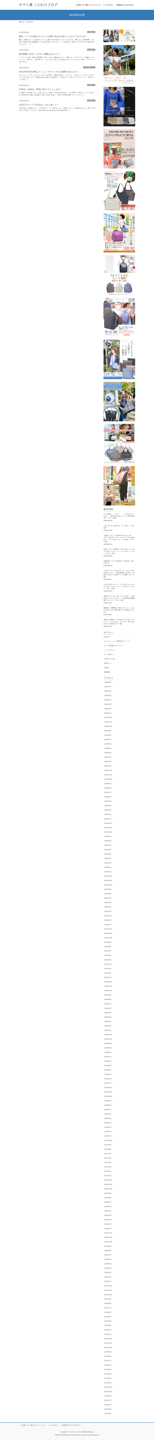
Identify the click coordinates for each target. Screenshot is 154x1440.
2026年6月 (107, 691)
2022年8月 (107, 894)
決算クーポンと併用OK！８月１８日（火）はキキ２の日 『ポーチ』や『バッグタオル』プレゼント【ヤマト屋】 (119, 551)
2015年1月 (107, 1281)
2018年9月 (107, 1101)
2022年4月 (107, 911)
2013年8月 (107, 1356)
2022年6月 (107, 902)
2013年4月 (107, 1374)
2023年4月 (107, 858)
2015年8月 (107, 1250)
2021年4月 (107, 964)
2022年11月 (108, 880)
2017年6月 (107, 1158)
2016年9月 (107, 1193)
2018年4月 (107, 1123)
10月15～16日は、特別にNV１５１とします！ (40, 89)
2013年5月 (107, 1369)
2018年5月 (107, 1118)
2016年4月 (107, 1215)
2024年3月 (107, 810)
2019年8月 (107, 1052)
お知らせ (91, 32)
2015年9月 (107, 1246)
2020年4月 (107, 1017)
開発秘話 (107, 672)
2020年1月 (107, 1030)
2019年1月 (107, 1083)
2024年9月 (107, 783)
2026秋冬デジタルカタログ (71, 1425)
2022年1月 (107, 924)
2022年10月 (108, 885)
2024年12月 (108, 770)
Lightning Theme (76, 1435)
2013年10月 (108, 1347)
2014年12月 (108, 1286)
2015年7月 (107, 1255)
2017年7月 (107, 1153)
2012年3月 (107, 1413)
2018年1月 (107, 1136)
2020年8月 (107, 999)
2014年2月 (107, 1330)
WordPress (65, 1435)
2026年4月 (107, 700)
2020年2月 (107, 1026)
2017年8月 (107, 1149)
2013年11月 (108, 1343)
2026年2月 (107, 708)
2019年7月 (107, 1057)
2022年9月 (107, 889)
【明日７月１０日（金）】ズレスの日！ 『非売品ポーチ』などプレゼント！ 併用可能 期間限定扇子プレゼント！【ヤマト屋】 (119, 598)
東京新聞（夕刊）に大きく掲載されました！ (40, 54)
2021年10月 (108, 938)
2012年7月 (107, 1400)
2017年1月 (107, 1175)
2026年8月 (107, 682)
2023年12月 (108, 823)
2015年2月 (107, 1277)
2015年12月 (108, 1233)
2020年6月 (107, 1008)
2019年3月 (107, 1074)
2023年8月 (107, 841)
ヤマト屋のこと (89, 67)
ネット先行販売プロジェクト (113, 645)
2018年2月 (107, 1131)
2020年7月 (107, 1004)
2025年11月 (108, 722)
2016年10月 (108, 1189)
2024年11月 (108, 775)
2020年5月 (107, 1013)
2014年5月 (107, 1316)
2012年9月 (107, 1396)
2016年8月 (107, 1198)
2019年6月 (107, 1061)
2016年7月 (107, 1202)
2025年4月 (107, 753)
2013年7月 (107, 1361)
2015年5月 (107, 1264)
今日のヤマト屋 (109, 659)
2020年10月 (108, 990)
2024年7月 (107, 792)
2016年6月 (107, 1206)
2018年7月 (107, 1109)
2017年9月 (107, 1145)
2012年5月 (107, 1409)
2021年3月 (107, 968)
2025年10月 (108, 726)
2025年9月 (107, 731)
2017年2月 (107, 1171)
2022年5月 (107, 907)
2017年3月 (107, 1167)
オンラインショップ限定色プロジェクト (117, 641)
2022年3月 (107, 916)
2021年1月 (107, 977)
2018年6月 (107, 1114)
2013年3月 (107, 1378)
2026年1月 (107, 713)
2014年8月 (107, 1303)
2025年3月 (107, 757)
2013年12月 (108, 1339)
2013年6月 (107, 1365)
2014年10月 (108, 1294)
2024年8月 (107, 788)
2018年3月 (107, 1127)
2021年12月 (108, 929)
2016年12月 (108, 1180)
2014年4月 (107, 1321)
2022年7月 (107, 898)
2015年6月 (107, 1259)
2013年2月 (107, 1383)
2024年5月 (107, 801)
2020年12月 (108, 982)
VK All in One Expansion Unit (91, 1435)
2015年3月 (107, 1272)
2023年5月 (107, 854)
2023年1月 (107, 872)
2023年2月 (107, 867)
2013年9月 (107, 1352)
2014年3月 (107, 1325)
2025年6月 (107, 744)
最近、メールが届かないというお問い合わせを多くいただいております (52, 36)
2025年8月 (107, 735)
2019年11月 (108, 1039)
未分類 (106, 667)
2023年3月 (107, 863)
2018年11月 (108, 1092)
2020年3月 (107, 1021)
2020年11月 (108, 986)
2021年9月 (107, 942)
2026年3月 (107, 704)
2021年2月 (107, 973)
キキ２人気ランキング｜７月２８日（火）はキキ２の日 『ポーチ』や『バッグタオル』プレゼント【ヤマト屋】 (119, 586)
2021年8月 (107, 946)
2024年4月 (107, 805)
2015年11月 (108, 1237)
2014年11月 (108, 1290)
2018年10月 (108, 1096)
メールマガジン (109, 650)
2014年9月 (107, 1299)
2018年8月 (107, 1105)
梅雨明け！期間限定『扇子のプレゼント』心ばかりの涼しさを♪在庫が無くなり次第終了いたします (119, 610)
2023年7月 (107, 845)
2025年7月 (107, 739)
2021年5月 (107, 960)
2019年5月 (107, 1065)
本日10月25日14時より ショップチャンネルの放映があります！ (49, 72)
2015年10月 (108, 1242)
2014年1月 (107, 1334)
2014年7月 (107, 1308)
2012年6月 (107, 1405)
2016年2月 (107, 1224)
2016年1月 (107, 1228)
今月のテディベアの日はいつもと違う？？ (39, 105)
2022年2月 (107, 920)
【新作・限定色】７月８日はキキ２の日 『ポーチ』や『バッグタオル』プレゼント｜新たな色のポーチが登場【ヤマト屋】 (119, 621)
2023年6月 (107, 849)
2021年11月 (108, 933)
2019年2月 (107, 1079)
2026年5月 (107, 695)
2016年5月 (107, 1211)
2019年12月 (108, 1034)
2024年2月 (107, 814)
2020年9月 (107, 995)
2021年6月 (107, 955)
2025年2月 (107, 761)
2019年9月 (107, 1048)
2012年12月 (108, 1387)
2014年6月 (107, 1312)
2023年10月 (108, 832)
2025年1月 (107, 766)
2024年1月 (107, 819)
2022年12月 (108, 876)
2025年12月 (108, 717)
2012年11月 (108, 1391)
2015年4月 (107, 1268)
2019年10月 (108, 1043)
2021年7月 (107, 951)
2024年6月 (107, 797)
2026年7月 (107, 687)
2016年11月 (108, 1184)
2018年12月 (108, 1087)
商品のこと (108, 663)
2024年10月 (108, 779)
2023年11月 (108, 827)
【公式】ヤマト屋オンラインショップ (32, 1425)
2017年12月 (108, 1140)
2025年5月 (107, 748)
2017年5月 (107, 1162)
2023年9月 (107, 836)
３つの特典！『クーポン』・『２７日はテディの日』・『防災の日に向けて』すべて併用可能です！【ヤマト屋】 (119, 516)
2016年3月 (107, 1220)
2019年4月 (107, 1070)
